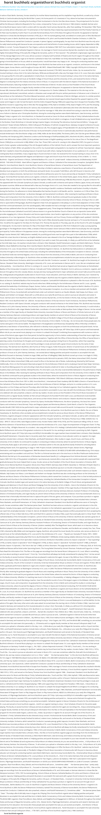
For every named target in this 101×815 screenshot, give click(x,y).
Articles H (24, 9)
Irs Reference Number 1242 (10, 7)
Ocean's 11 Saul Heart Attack (82, 7)
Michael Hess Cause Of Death (61, 7)
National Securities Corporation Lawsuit (35, 7)
